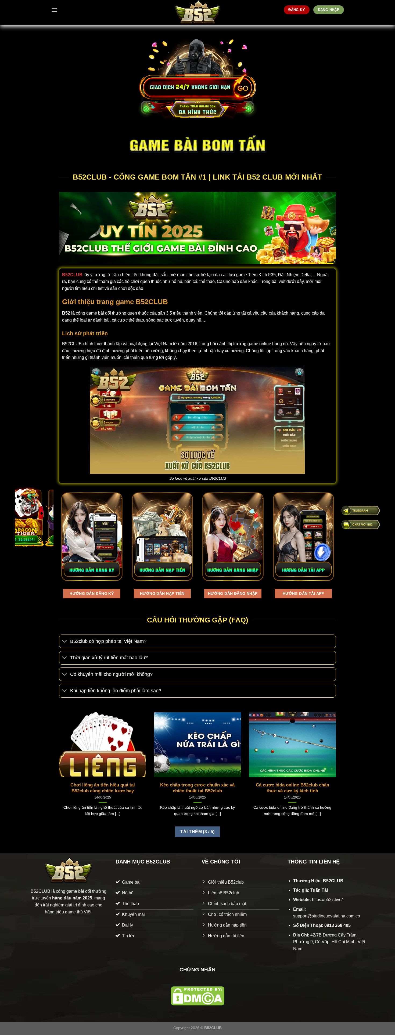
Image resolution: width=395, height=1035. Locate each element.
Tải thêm (197, 831)
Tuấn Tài (319, 890)
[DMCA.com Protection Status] (197, 995)
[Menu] (54, 9)
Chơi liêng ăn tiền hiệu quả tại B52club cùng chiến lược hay (102, 787)
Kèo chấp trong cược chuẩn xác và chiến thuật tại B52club (197, 787)
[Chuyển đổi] (64, 642)
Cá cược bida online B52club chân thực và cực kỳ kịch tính (292, 787)
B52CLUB (72, 274)
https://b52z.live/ (327, 899)
